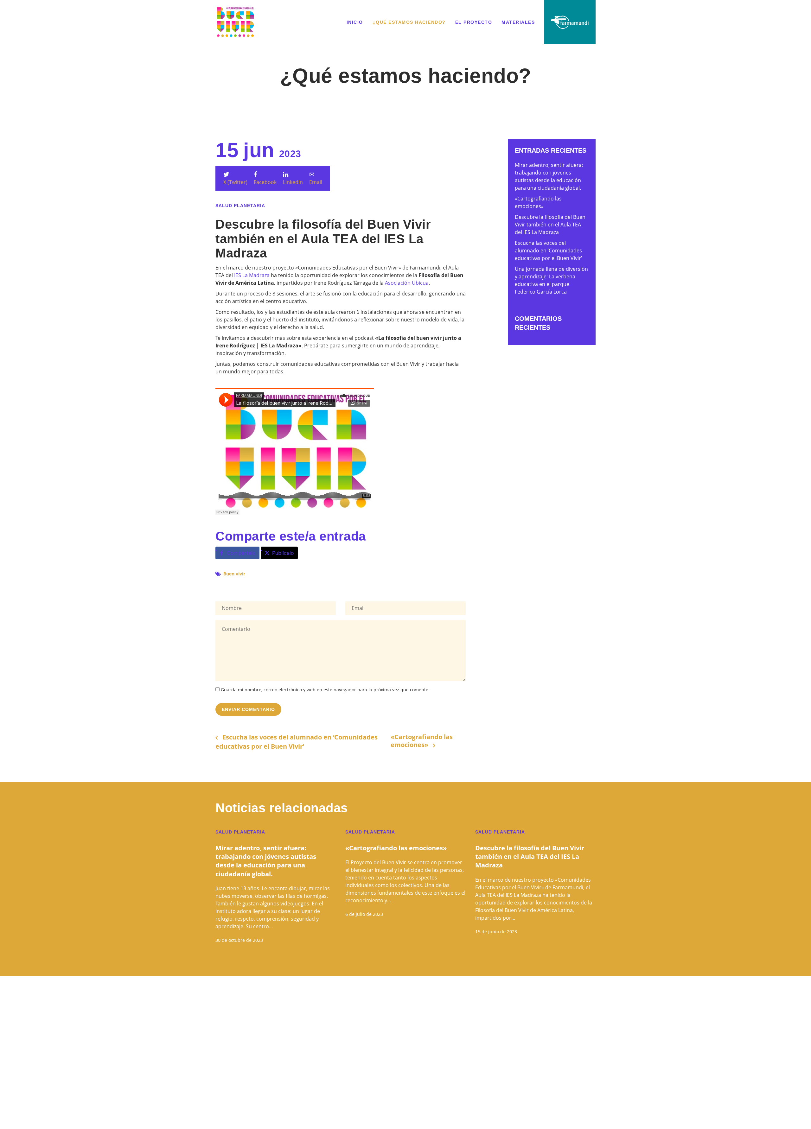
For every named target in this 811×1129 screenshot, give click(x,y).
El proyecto (473, 22)
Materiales (518, 22)
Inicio (355, 22)
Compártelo (241, 553)
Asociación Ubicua (407, 282)
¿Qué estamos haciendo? (409, 22)
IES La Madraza (252, 275)
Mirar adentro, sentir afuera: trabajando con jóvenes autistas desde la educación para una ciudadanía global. (265, 861)
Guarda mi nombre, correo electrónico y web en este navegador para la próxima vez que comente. (325, 690)
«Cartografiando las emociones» (422, 741)
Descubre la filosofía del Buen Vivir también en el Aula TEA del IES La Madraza (550, 224)
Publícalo (283, 553)
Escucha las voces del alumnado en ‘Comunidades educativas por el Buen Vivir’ (296, 741)
